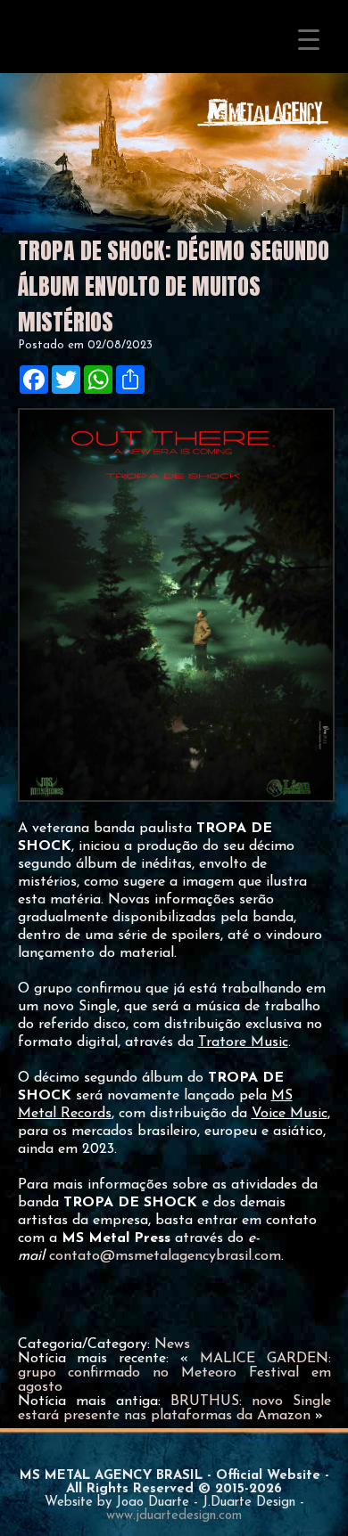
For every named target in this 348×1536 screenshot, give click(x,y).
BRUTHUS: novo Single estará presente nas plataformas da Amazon (174, 1408)
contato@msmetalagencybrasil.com (165, 1256)
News (172, 1344)
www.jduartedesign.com (174, 1516)
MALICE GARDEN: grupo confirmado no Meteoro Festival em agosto (174, 1373)
